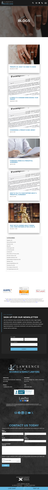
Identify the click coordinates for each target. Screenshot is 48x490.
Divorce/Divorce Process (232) (13, 253)
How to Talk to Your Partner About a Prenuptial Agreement (23, 193)
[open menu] (45, 3)
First (3, 435)
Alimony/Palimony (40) (11, 242)
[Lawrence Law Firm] (7, 4)
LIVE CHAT (12, 488)
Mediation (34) (10, 261)
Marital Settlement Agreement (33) (13, 259)
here (7, 299)
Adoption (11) (9, 240)
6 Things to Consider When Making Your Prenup (24, 98)
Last (25, 435)
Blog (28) (8, 246)
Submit (24, 349)
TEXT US (36, 488)
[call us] (42, 3)
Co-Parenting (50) (10, 249)
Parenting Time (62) (11, 265)
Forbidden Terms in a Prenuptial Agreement (21, 161)
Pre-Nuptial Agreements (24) (12, 269)
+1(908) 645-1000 (7, 386)
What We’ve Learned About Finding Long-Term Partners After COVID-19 (22, 226)
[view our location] (39, 3)
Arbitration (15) (10, 244)
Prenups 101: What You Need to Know (23, 67)
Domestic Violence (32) (11, 255)
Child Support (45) (10, 247)
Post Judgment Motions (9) (12, 267)
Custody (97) (9, 251)
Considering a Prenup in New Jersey (22, 130)
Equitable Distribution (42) (12, 257)
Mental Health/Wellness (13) (12, 263)
